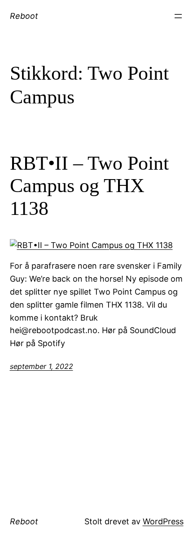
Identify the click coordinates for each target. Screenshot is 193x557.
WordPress (163, 521)
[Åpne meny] (178, 16)
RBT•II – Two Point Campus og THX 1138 (89, 185)
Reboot (24, 16)
